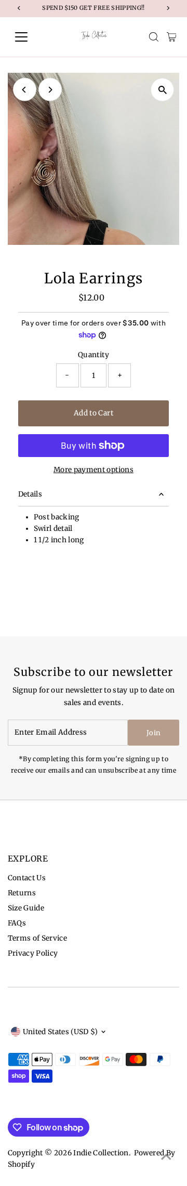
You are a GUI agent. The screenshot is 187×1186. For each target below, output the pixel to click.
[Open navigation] (27, 37)
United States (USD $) (60, 1031)
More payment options (93, 469)
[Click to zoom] (162, 89)
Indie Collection (100, 1153)
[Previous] (24, 89)
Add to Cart (93, 413)
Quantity (93, 354)
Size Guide (26, 908)
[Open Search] (153, 37)
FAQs (17, 923)
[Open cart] (172, 37)
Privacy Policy (33, 953)
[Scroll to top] (166, 1157)
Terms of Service (37, 938)
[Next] (50, 89)
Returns (22, 893)
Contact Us (27, 878)
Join (153, 732)
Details (30, 494)
